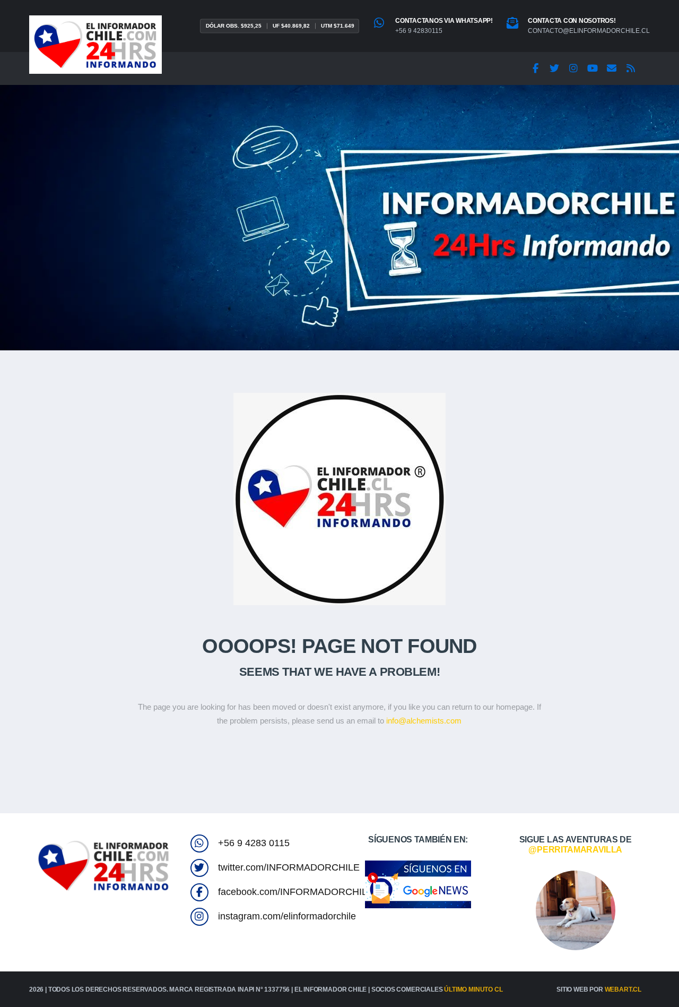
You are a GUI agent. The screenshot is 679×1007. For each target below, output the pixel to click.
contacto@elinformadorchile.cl (589, 31)
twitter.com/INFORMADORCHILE (289, 867)
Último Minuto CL (473, 989)
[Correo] (611, 68)
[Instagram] (573, 68)
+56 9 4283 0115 (254, 843)
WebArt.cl (623, 989)
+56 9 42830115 (418, 31)
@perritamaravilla (575, 849)
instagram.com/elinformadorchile (287, 916)
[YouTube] (592, 68)
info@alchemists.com (424, 720)
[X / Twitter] (554, 68)
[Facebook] (535, 68)
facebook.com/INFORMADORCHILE (295, 891)
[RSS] (630, 68)
